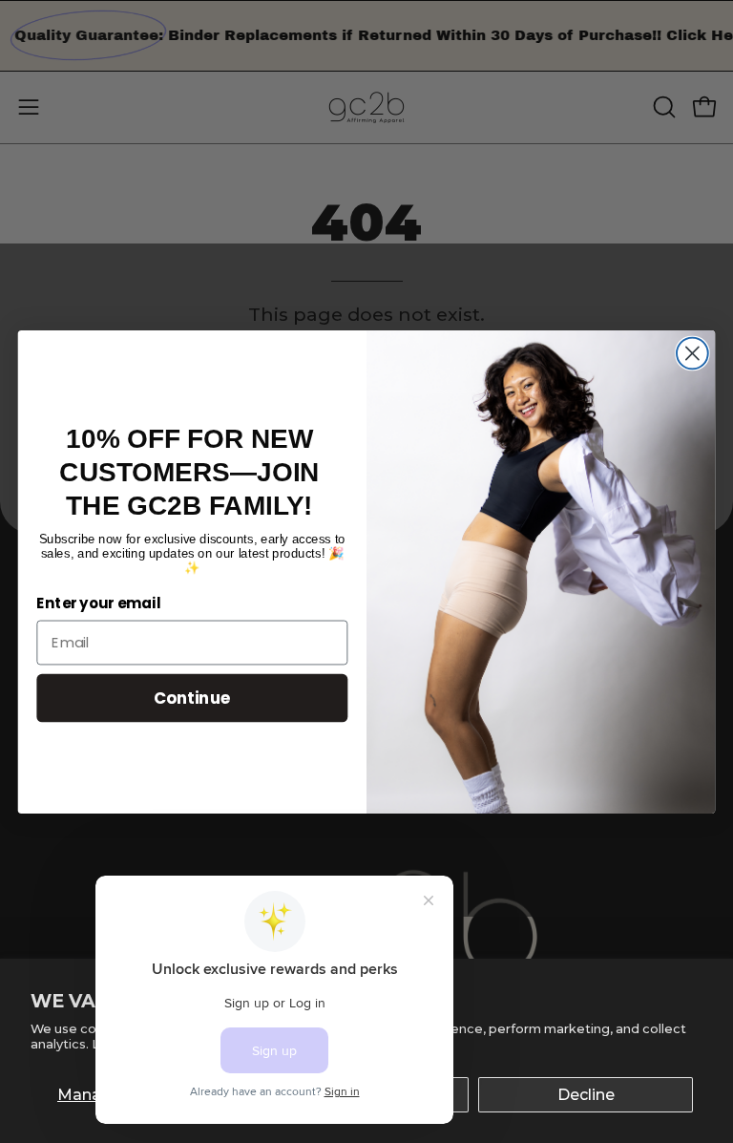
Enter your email (98, 603)
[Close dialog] (692, 353)
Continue (192, 697)
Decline (586, 1095)
